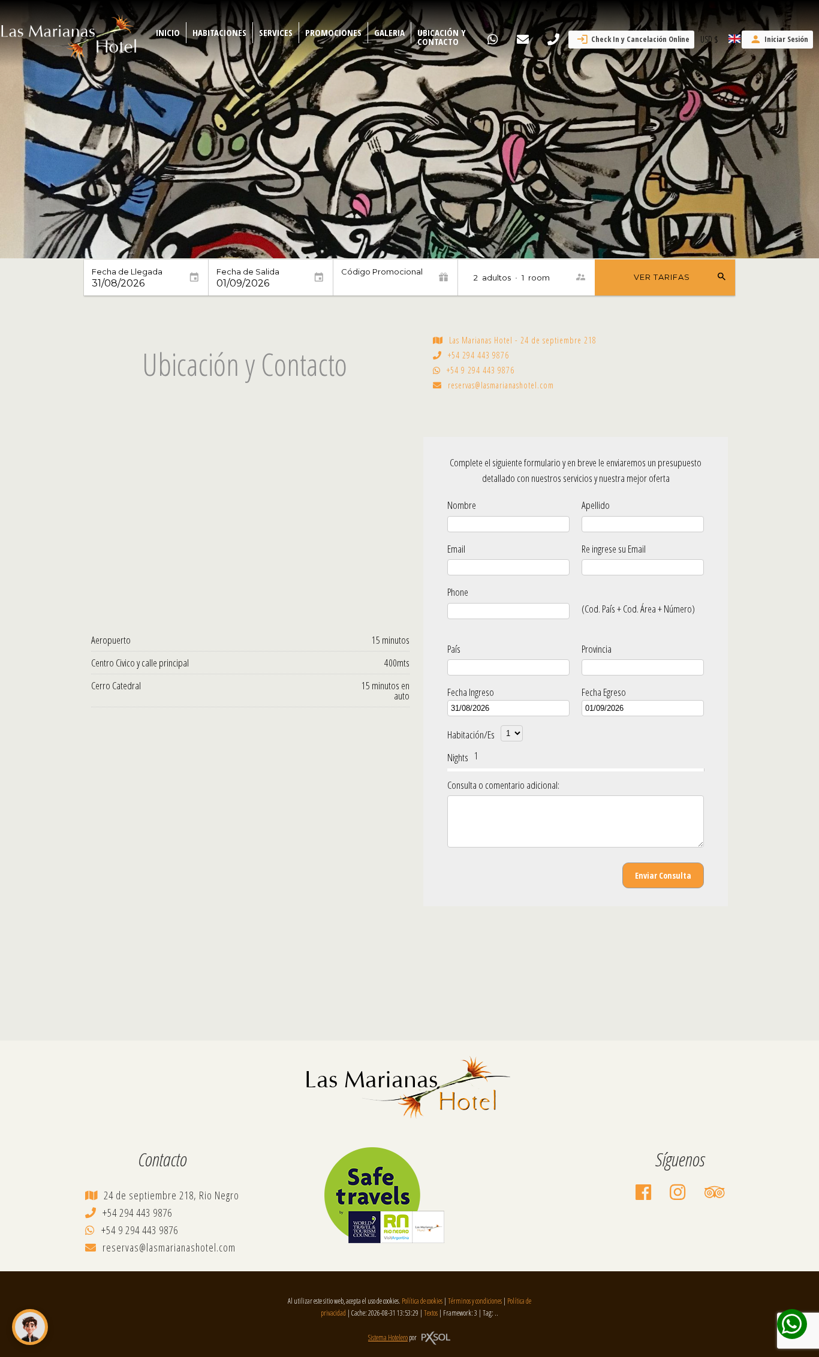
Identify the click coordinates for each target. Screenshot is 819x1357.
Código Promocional (382, 272)
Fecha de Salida (247, 272)
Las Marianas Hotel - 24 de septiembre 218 (523, 340)
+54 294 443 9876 (478, 355)
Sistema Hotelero (388, 1337)
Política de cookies (422, 1301)
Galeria (389, 32)
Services (276, 32)
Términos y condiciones (475, 1301)
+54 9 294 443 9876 (480, 370)
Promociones (333, 32)
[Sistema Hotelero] (436, 1338)
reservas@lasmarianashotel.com (501, 385)
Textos (431, 1313)
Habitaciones (219, 32)
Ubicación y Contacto (441, 36)
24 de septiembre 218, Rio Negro (171, 1195)
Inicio (168, 32)
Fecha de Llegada (127, 272)
